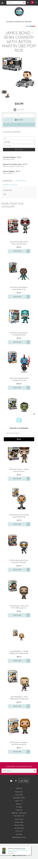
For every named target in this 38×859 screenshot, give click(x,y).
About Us (19, 804)
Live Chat (23, 780)
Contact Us (19, 810)
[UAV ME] (19, 12)
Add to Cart (17, 251)
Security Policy (19, 828)
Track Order (19, 795)
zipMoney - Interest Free (19, 813)
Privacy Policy (19, 822)
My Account (19, 792)
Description (7, 181)
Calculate (19, 149)
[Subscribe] (34, 770)
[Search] (24, 2)
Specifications (20, 181)
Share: (28, 26)
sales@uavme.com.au (19, 837)
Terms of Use (19, 819)
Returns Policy (19, 825)
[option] (19, 73)
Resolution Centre (19, 798)
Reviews (6, 184)
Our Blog (19, 807)
